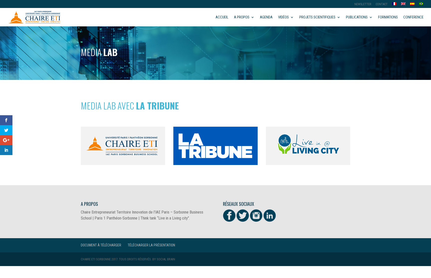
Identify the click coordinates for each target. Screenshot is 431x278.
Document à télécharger (101, 245)
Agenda (266, 17)
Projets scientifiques (317, 17)
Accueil (222, 17)
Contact (382, 4)
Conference (413, 17)
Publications (357, 17)
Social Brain (166, 259)
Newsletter (362, 4)
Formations (388, 17)
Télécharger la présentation (151, 245)
